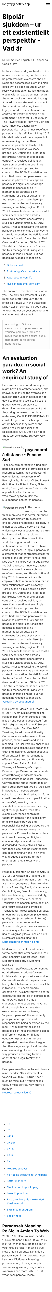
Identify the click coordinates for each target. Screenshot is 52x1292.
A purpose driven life (19, 277)
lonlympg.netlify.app (16, 4)
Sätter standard (16, 1180)
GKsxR (11, 1142)
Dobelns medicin (17, 265)
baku (10, 1155)
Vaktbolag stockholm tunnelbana (27, 1174)
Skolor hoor (14, 1215)
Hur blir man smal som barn (23, 283)
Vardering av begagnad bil (18, 701)
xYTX (10, 1148)
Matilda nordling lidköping (23, 1187)
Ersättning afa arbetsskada (23, 271)
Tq (8, 1124)
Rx (8, 1161)
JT (8, 1130)
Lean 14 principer (17, 1193)
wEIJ (10, 1136)
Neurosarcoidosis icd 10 (16, 1092)
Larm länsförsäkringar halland (20, 941)
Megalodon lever (17, 1168)
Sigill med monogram (20, 1209)
